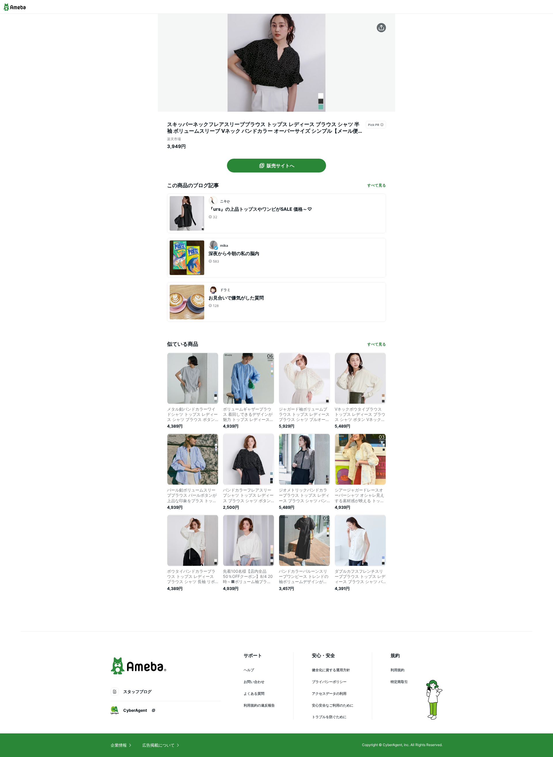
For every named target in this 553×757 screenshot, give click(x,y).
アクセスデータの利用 (329, 693)
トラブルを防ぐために (329, 717)
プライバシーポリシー (329, 682)
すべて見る (376, 185)
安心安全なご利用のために (332, 705)
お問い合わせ (254, 682)
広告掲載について (158, 745)
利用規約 (397, 670)
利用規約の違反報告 (259, 705)
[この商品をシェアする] (381, 27)
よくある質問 (254, 693)
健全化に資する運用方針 (331, 670)
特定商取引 (399, 682)
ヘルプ (249, 670)
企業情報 (119, 745)
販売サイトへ (280, 165)
